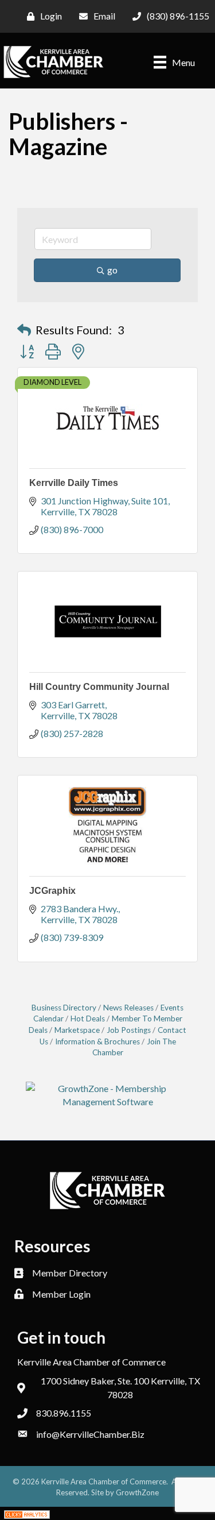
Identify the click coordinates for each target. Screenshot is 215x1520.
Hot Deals (88, 1018)
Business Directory (64, 1007)
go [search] (112, 269)
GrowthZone (137, 1492)
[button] (24, 329)
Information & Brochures (97, 1041)
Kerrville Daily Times (73, 483)
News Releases (128, 1007)
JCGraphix (52, 891)
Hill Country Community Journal (99, 687)
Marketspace (77, 1030)
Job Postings (129, 1030)
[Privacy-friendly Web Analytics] (27, 1513)
